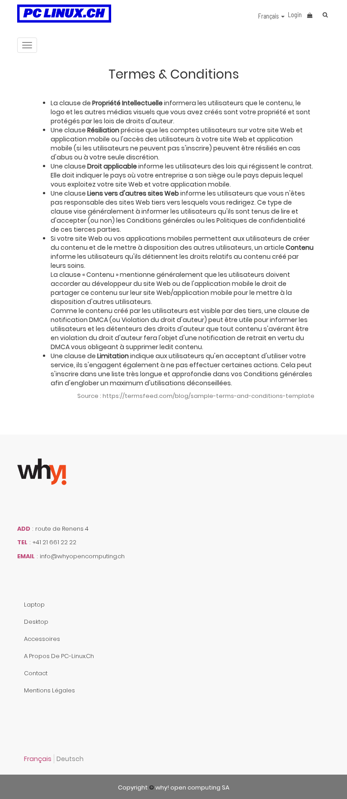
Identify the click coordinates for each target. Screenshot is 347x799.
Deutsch (70, 758)
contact (35, 673)
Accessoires (42, 639)
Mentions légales (49, 690)
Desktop (36, 621)
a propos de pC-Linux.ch (59, 656)
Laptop (34, 604)
